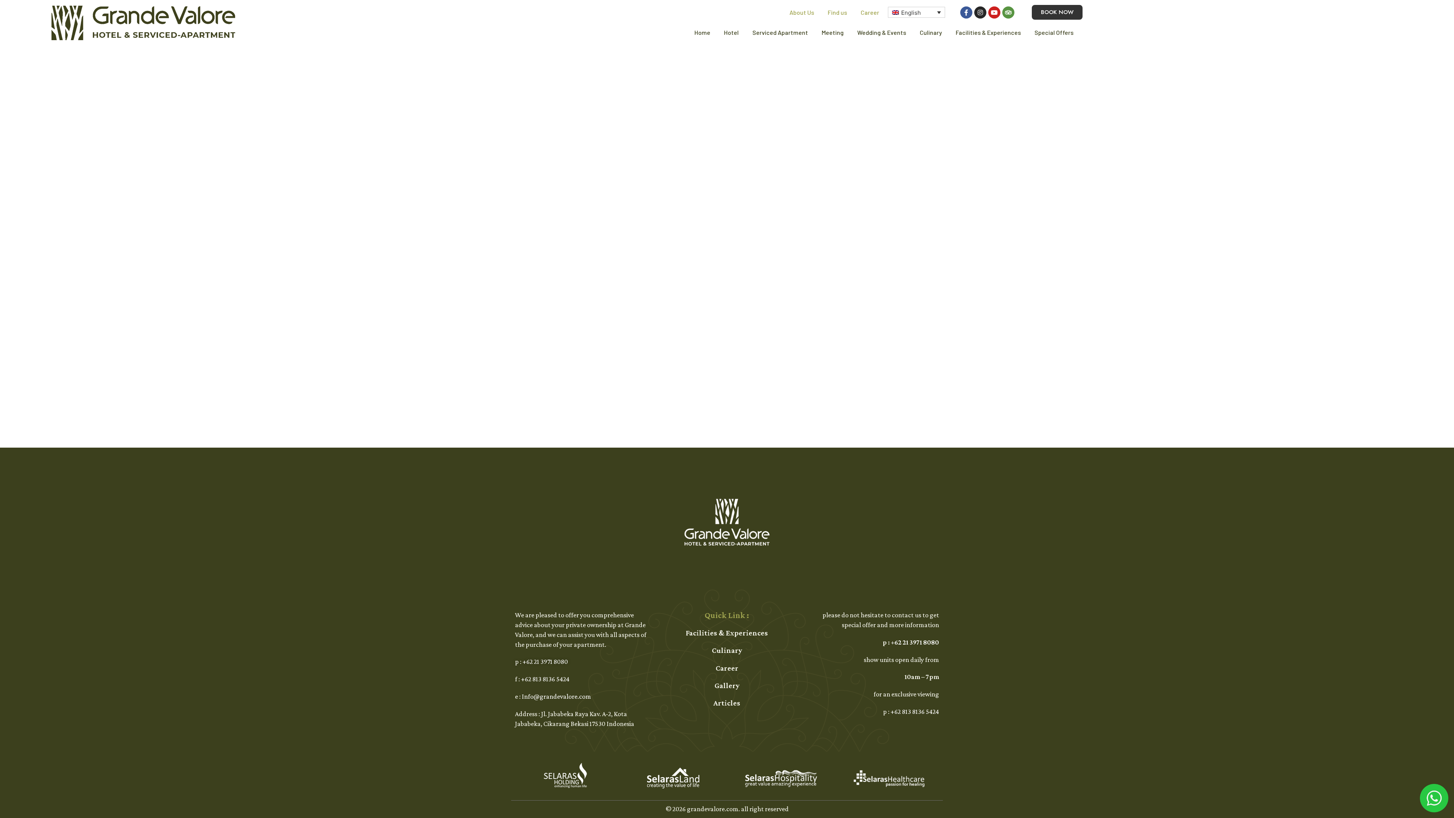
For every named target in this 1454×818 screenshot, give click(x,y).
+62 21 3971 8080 (545, 661)
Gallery (727, 685)
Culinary (931, 32)
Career (870, 12)
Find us (837, 12)
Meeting (833, 32)
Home (702, 32)
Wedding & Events (881, 32)
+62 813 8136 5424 (545, 679)
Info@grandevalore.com (556, 696)
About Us (801, 12)
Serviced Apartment (780, 32)
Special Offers (1053, 32)
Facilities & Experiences (988, 32)
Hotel (731, 32)
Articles (726, 703)
